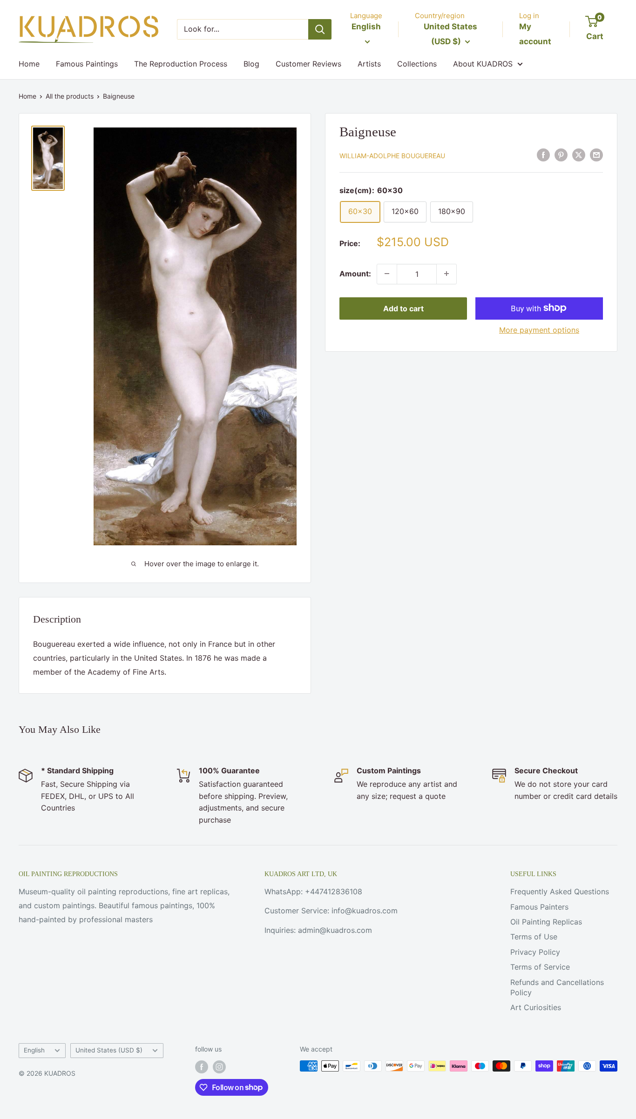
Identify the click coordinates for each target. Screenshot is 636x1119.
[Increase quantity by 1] (446, 273)
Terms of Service (540, 967)
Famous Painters (539, 906)
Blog (251, 63)
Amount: (355, 273)
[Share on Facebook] (543, 154)
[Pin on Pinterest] (561, 154)
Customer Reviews (308, 63)
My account (535, 34)
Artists (369, 63)
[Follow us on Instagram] (219, 1066)
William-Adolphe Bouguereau (392, 155)
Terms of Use (533, 936)
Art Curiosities (535, 1007)
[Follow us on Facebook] (201, 1066)
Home (29, 63)
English (34, 1050)
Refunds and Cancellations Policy (557, 987)
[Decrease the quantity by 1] (387, 273)
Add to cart (403, 308)
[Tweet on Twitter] (578, 154)
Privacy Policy (535, 952)
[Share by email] (596, 154)
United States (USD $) (108, 1050)
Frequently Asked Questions (559, 891)
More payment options (539, 329)
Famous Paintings (87, 63)
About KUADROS (483, 63)
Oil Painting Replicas (546, 921)
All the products (70, 96)
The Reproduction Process (180, 63)
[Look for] (320, 29)
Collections (417, 63)
